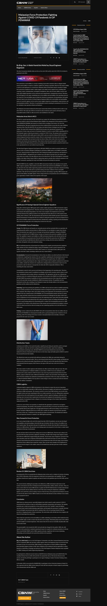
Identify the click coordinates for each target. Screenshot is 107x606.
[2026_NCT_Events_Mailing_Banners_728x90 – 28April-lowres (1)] (43, 78)
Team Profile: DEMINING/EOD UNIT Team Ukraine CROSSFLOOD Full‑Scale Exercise (80, 51)
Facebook (80, 591)
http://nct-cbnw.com (21, 582)
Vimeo (80, 596)
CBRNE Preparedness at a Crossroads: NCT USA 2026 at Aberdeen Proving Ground (80, 60)
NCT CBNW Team (23, 580)
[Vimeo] (77, 596)
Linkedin (80, 593)
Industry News (76, 31)
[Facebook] (50, 57)
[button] (75, 2)
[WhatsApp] (56, 57)
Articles (84, 20)
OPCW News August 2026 (79, 29)
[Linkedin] (59, 57)
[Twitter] (53, 57)
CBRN (89, 20)
